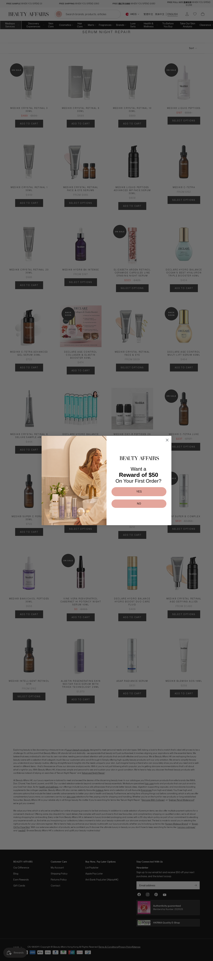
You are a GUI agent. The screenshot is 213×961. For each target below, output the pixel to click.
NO (139, 503)
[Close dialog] (167, 440)
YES (139, 491)
